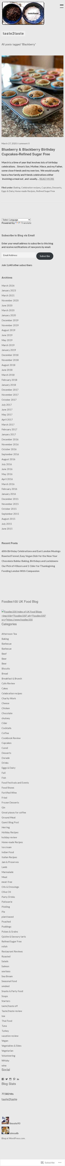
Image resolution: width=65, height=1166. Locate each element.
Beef (4, 653)
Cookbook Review (11, 738)
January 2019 (9, 350)
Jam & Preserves (10, 862)
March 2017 (8, 424)
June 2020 (7, 305)
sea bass (6, 971)
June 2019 (7, 335)
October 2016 (9, 449)
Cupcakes (46, 187)
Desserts (56, 187)
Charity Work (9, 698)
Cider (4, 723)
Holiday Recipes (10, 832)
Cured (5, 747)
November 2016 (10, 444)
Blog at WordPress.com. (13, 1138)
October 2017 (9, 399)
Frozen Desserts (10, 802)
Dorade (6, 757)
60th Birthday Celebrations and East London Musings (31, 551)
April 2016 (7, 479)
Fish (4, 777)
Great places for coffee (14, 812)
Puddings (6, 926)
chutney (6, 718)
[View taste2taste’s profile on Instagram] (10, 1079)
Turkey (5, 1030)
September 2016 (10, 454)
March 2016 (8, 484)
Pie (3, 911)
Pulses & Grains (10, 931)
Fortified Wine (9, 792)
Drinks (5, 762)
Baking (17, 187)
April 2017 (7, 419)
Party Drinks (8, 896)
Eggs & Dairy (8, 191)
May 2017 (7, 414)
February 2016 (9, 489)
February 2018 (9, 379)
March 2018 (8, 374)
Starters (6, 1001)
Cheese (5, 703)
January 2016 (9, 494)
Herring (6, 827)
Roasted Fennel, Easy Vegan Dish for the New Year (29, 556)
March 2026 (8, 285)
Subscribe (45, 256)
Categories (9, 624)
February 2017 (9, 429)
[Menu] (60, 5)
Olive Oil (6, 891)
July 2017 (7, 404)
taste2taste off (10, 1006)
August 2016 (8, 459)
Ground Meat (9, 817)
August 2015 (8, 518)
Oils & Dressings (10, 886)
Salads (5, 961)
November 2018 (10, 360)
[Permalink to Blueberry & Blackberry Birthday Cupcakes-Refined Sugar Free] (32, 136)
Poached (6, 921)
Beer (4, 658)
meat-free (7, 881)
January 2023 (9, 290)
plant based (8, 916)
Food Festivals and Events (15, 782)
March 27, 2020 (9, 143)
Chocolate (7, 713)
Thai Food (7, 1020)
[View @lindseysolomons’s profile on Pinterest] (14, 1079)
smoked (5, 986)
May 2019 (7, 340)
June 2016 (7, 469)
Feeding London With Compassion (20, 571)
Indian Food (8, 852)
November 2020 (10, 300)
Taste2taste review (12, 1011)
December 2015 (10, 499)
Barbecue (7, 643)
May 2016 (7, 474)
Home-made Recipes (25, 191)
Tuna (4, 1025)
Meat (4, 877)
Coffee (5, 733)
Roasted (6, 956)
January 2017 (9, 434)
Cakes (5, 688)
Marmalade (7, 872)
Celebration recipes (31, 187)
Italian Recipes (9, 857)
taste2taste (13, 33)
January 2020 (9, 315)
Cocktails (6, 728)
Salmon (5, 966)
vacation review (10, 1035)
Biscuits (6, 668)
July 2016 (7, 464)
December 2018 (10, 355)
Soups (5, 996)
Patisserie (7, 901)
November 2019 (10, 325)
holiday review (9, 837)
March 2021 (8, 295)
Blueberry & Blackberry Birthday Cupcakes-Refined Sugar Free (28, 151)
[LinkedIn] (18, 1079)
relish (4, 946)
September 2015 (10, 513)
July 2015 (7, 523)
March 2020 (8, 310)
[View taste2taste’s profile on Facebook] (3, 1079)
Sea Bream (7, 976)
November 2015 (10, 504)
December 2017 (10, 389)
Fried (4, 797)
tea (3, 1016)
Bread (5, 673)
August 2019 (8, 330)
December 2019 (10, 320)
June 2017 (7, 409)
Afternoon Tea (9, 633)
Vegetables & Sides (11, 1045)
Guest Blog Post (10, 822)
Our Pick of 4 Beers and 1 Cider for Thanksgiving (28, 566)
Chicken (6, 708)
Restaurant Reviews (12, 951)
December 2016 (10, 439)
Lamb (4, 867)
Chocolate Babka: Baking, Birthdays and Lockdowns (30, 561)
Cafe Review (8, 683)
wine (4, 1065)
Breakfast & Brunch (12, 678)
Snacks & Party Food (12, 991)
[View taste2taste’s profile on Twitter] (6, 1079)
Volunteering (8, 1055)
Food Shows (8, 787)
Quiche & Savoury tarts (14, 936)
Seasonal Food (9, 981)
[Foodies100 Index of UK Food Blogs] (22, 611)
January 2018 (9, 384)
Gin (3, 807)
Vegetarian (7, 1050)
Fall (4, 772)
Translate (26, 222)
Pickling (6, 906)
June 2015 (7, 528)
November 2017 (10, 394)
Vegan (5, 1040)
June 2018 (7, 369)
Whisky (5, 1060)
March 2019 (8, 345)
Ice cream (7, 847)
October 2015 (9, 508)
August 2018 (8, 365)
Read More (46, 178)
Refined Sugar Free (45, 191)
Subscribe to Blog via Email (18, 235)
